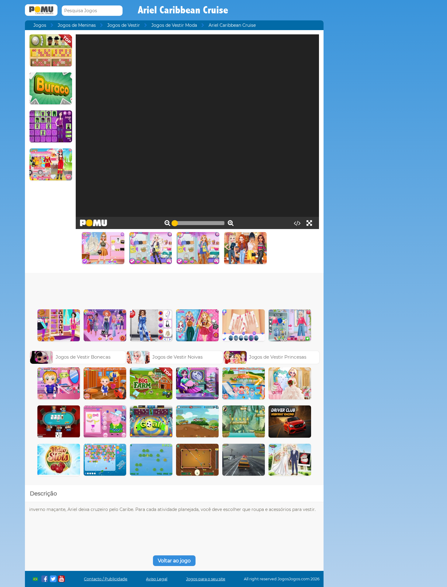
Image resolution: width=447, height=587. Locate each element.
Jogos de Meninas (77, 25)
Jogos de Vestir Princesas (277, 357)
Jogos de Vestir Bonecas (83, 357)
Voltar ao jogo (174, 561)
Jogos (39, 25)
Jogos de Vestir (123, 25)
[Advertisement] (174, 289)
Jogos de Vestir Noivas (177, 357)
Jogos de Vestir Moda (174, 25)
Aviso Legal (156, 579)
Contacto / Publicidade (105, 579)
